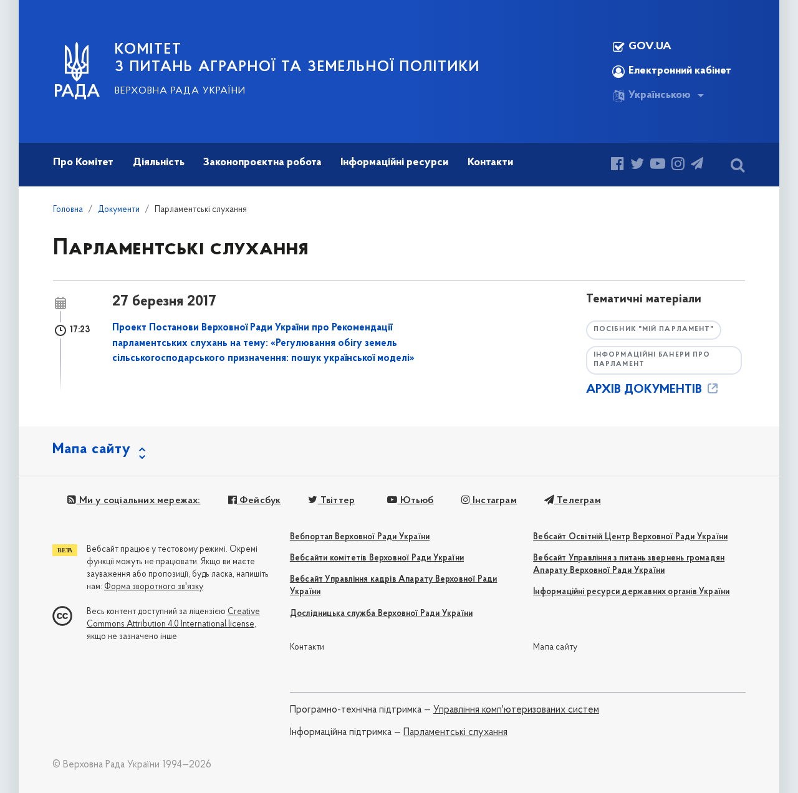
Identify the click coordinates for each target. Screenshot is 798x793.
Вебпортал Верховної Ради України (360, 537)
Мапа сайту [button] (91, 449)
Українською (659, 95)
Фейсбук (259, 501)
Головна (68, 209)
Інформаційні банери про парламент (652, 360)
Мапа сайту (555, 647)
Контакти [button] (490, 162)
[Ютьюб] (657, 165)
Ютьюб (415, 501)
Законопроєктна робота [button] (262, 162)
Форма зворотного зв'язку (153, 587)
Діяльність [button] (159, 162)
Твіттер (336, 501)
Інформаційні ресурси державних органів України (631, 592)
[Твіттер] (637, 165)
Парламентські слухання (455, 733)
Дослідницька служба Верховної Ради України (381, 613)
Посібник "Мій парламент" (654, 329)
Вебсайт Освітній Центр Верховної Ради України (630, 537)
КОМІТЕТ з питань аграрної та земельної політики (297, 58)
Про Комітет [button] (83, 162)
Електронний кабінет (679, 71)
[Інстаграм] (678, 165)
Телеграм (577, 501)
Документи (119, 209)
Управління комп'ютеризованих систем (516, 710)
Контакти (307, 647)
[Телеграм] (697, 165)
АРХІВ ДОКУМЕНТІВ (645, 389)
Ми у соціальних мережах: (138, 501)
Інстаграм (493, 501)
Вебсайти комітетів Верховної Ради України (377, 558)
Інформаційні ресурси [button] (394, 162)
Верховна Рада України (180, 91)
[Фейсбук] (617, 165)
